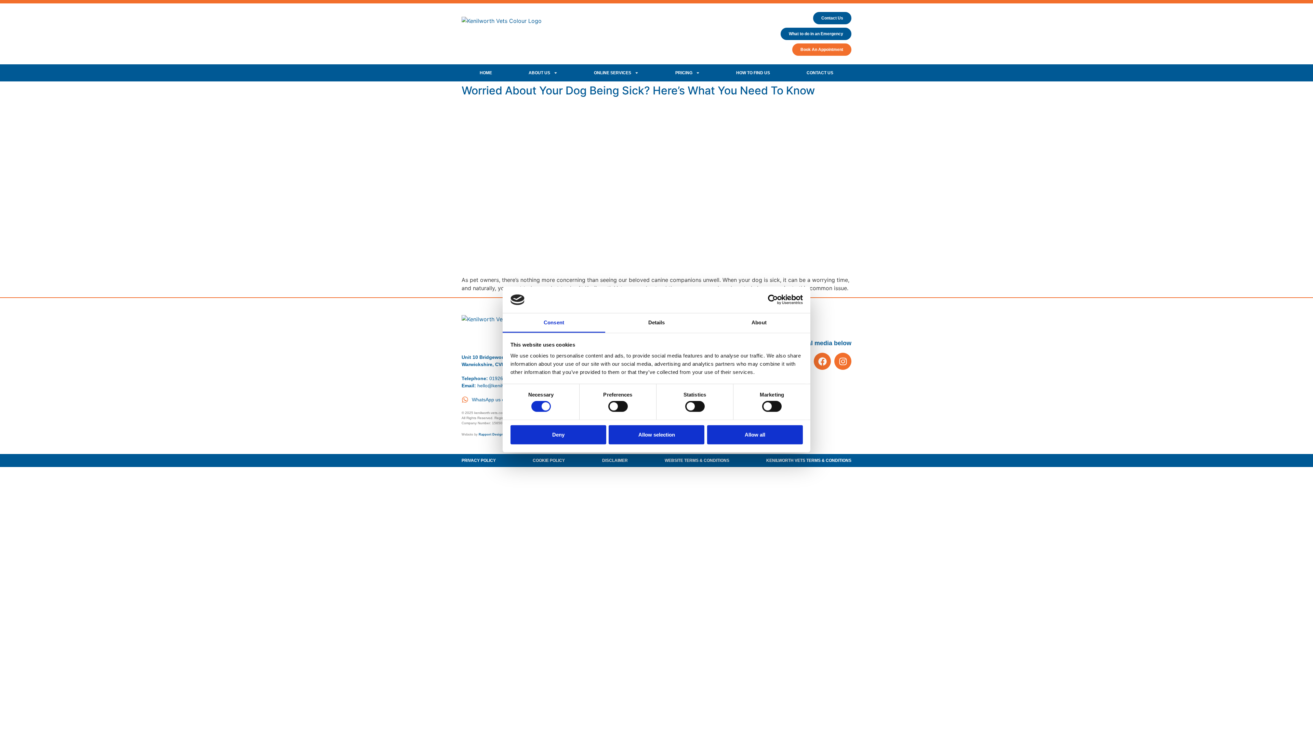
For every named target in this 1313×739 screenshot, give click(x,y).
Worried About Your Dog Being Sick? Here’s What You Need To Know (638, 90)
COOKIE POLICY (549, 460)
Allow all (755, 434)
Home (486, 72)
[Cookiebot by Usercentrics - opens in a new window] (773, 300)
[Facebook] (822, 361)
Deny (558, 434)
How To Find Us (753, 72)
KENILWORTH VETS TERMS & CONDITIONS (808, 460)
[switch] (618, 406)
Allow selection (656, 434)
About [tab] (759, 322)
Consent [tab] (554, 322)
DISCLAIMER (615, 460)
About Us (539, 72)
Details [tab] (656, 322)
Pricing (683, 72)
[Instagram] (842, 361)
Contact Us (820, 72)
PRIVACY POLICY (479, 460)
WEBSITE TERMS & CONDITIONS (697, 460)
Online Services (612, 72)
